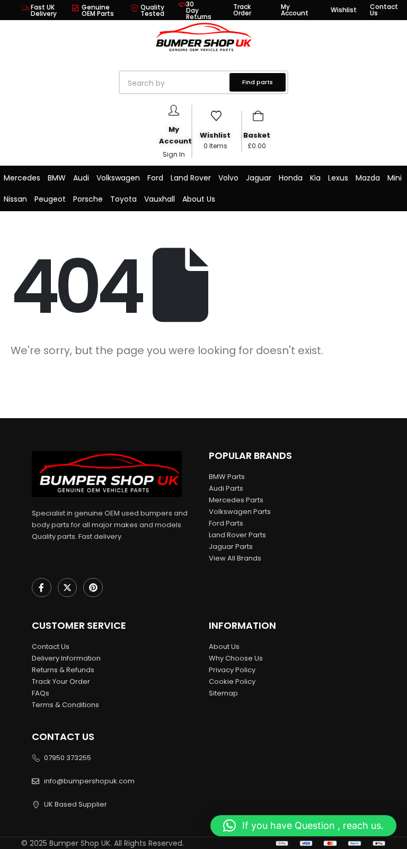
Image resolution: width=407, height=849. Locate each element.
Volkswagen (118, 178)
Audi (81, 178)
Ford (155, 178)
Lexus (338, 178)
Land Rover (191, 178)
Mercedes (22, 178)
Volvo (228, 178)
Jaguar (258, 178)
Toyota (123, 199)
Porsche (88, 199)
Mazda (368, 178)
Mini (394, 178)
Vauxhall (159, 199)
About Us (198, 199)
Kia (315, 178)
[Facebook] (41, 588)
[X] (67, 588)
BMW (57, 178)
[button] (303, 825)
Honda (291, 178)
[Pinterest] (93, 588)
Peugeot (50, 199)
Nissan (15, 199)
